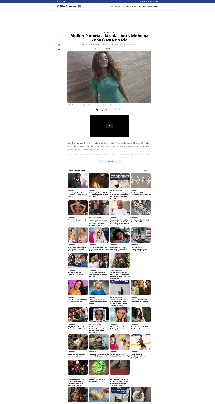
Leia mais (109, 161)
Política (123, 6)
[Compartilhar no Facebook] (59, 36)
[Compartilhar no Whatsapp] (59, 45)
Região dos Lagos (131, 6)
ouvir (100, 109)
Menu (112, 6)
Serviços (117, 6)
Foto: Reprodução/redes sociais (112, 105)
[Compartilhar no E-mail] (59, 49)
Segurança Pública (147, 6)
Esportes (155, 6)
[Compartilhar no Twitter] (59, 40)
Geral (139, 6)
